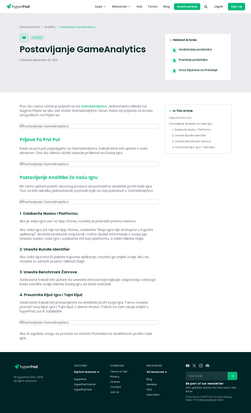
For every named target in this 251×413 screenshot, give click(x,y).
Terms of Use (118, 371)
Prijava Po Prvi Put (180, 118)
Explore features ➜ (86, 372)
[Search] (205, 6)
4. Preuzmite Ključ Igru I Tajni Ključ (193, 147)
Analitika (50, 27)
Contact (115, 387)
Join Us (114, 392)
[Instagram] (201, 365)
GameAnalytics (94, 106)
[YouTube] (187, 365)
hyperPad (80, 379)
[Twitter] (194, 365)
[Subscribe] (232, 376)
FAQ (149, 389)
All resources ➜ (157, 372)
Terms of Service (207, 399)
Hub (139, 6)
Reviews (152, 384)
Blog (166, 6)
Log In (218, 6)
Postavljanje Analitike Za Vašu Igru (190, 124)
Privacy (114, 376)
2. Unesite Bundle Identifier (189, 135)
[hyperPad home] (26, 367)
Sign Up (236, 6)
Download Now (187, 6)
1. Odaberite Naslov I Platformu (191, 129)
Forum (152, 6)
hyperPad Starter (85, 384)
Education (153, 394)
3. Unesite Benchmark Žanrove (191, 141)
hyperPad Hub (83, 389)
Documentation (30, 27)
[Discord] (207, 365)
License (115, 382)
